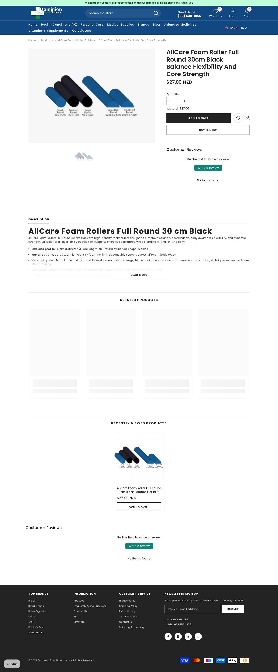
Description (38, 219)
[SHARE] (246, 118)
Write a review (208, 168)
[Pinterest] (188, 636)
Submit (233, 609)
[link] (55, 383)
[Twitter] (198, 636)
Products (47, 40)
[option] (139, 3)
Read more (138, 275)
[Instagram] (178, 636)
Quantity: (172, 94)
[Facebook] (168, 636)
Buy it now (208, 130)
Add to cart (197, 118)
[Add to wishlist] (238, 118)
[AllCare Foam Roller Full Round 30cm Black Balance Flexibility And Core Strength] (139, 457)
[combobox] (118, 13)
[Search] (123, 13)
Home (32, 40)
